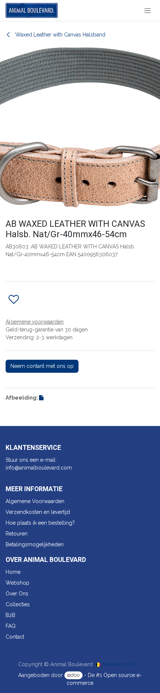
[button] (14, 300)
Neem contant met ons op (42, 366)
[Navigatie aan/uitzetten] (147, 10)
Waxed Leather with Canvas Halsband (59, 35)
